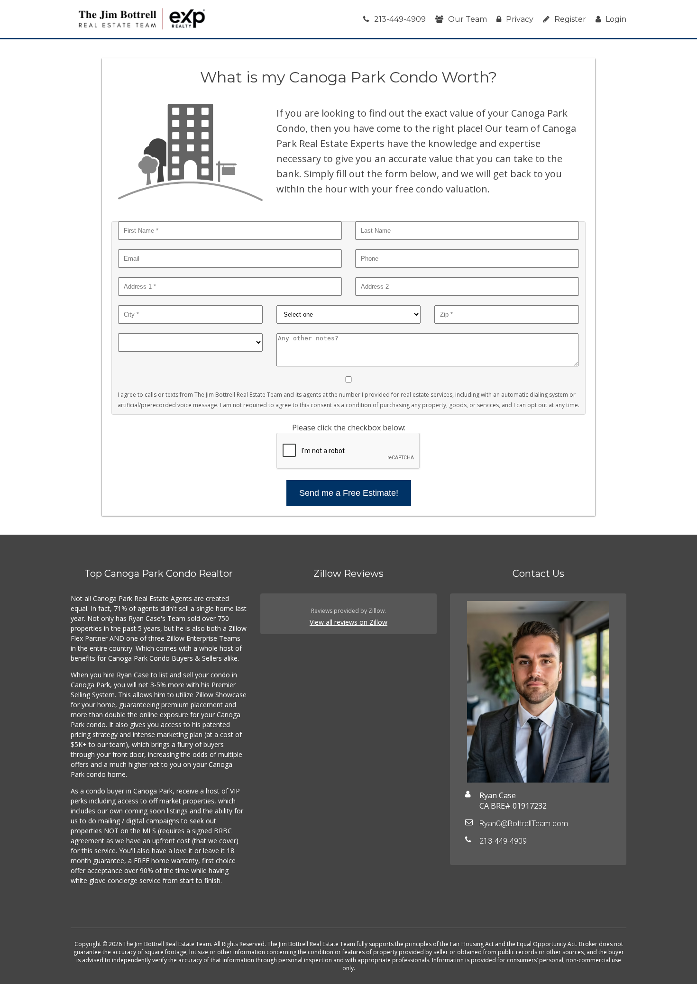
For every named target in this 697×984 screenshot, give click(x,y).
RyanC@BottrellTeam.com (523, 823)
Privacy (519, 19)
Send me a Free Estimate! (348, 493)
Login (615, 19)
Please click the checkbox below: (348, 427)
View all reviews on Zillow (348, 622)
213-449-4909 (400, 19)
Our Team (467, 19)
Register (570, 19)
